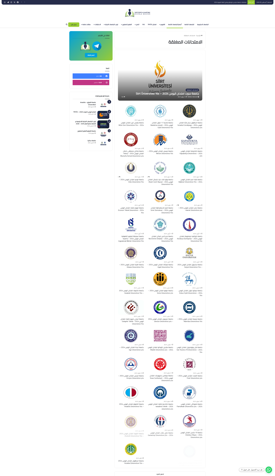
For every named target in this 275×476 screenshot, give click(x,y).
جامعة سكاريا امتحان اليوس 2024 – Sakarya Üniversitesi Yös (160, 462)
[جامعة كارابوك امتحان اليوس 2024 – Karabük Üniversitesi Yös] (131, 279)
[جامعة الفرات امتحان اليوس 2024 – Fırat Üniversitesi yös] (189, 364)
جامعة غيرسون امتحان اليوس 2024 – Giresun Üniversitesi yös (160, 320)
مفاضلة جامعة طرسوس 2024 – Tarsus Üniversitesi (230, 2)
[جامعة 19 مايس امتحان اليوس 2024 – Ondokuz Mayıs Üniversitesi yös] (189, 421)
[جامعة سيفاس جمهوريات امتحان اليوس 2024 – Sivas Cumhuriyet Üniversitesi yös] (160, 364)
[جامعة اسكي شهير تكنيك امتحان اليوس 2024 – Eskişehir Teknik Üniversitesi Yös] (131, 307)
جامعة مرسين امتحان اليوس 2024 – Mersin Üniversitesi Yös (160, 152)
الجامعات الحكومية (203, 24)
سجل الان (74, 24)
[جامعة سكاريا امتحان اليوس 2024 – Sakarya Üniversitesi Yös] (160, 449)
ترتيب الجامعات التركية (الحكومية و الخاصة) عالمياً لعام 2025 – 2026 (85, 122)
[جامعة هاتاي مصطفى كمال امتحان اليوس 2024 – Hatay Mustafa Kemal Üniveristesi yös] (131, 139)
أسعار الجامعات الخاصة (174, 24)
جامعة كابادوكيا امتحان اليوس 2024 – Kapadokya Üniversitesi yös (191, 153)
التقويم (163, 24)
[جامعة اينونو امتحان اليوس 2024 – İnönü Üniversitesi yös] (160, 279)
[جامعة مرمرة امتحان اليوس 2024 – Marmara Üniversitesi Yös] (189, 307)
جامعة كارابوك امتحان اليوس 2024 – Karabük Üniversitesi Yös (131, 291)
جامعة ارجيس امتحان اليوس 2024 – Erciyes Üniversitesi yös (131, 377)
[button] (269, 470)
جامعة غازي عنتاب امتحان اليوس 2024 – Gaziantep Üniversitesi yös (160, 433)
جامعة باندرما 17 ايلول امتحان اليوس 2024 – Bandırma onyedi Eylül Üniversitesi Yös (161, 125)
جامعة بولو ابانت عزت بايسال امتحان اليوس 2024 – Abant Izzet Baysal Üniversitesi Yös (160, 182)
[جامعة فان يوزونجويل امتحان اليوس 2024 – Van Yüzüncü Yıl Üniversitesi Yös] (189, 335)
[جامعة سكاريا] (103, 143)
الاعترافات (98, 24)
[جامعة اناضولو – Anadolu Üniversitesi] (103, 105)
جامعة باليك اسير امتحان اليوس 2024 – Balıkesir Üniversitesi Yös (190, 180)
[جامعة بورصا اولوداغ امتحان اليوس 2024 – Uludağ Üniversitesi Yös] (189, 449)
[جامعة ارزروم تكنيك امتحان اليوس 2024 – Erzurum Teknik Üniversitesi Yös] (131, 196)
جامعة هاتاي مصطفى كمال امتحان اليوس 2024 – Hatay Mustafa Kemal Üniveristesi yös (132, 153)
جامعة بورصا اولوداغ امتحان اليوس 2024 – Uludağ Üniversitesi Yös (190, 462)
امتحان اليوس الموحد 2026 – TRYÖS (84, 111)
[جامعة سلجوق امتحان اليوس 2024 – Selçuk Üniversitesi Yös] (189, 253)
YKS (143, 24)
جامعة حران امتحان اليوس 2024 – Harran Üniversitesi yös (190, 209)
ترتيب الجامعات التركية (111, 24)
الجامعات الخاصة (189, 24)
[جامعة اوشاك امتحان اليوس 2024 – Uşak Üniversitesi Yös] (160, 253)
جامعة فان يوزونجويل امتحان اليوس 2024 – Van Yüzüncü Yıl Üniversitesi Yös (189, 350)
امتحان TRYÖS (152, 24)
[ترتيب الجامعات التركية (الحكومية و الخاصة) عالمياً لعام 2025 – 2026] (103, 124)
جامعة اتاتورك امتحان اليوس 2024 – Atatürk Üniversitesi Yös (131, 433)
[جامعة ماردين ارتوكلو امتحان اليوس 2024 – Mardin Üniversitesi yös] (160, 335)
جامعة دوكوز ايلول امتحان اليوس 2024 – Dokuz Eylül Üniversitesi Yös (190, 293)
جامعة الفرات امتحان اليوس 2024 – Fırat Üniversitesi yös (189, 377)
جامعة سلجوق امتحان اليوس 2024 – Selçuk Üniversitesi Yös (189, 266)
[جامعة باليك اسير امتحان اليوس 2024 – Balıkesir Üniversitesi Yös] (189, 168)
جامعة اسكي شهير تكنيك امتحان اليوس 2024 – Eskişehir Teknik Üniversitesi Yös (132, 321)
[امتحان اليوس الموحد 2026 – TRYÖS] (103, 115)
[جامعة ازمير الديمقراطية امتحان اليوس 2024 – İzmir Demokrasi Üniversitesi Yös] (160, 196)
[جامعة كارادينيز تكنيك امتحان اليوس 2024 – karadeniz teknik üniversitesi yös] (160, 392)
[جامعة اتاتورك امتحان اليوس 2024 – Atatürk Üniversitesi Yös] (131, 421)
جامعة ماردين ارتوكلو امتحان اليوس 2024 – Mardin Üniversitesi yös (160, 348)
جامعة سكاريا (92, 140)
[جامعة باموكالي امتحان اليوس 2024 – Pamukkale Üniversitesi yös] (189, 392)
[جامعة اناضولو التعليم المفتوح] (103, 134)
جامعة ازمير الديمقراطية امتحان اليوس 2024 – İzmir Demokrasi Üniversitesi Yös (162, 210)
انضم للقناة (91, 55)
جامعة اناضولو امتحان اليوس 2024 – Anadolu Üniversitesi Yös (131, 405)
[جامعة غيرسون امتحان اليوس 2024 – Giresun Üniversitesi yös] (160, 307)
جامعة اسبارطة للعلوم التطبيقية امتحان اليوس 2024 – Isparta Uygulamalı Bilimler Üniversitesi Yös (131, 239)
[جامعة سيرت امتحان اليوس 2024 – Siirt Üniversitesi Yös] (160, 77)
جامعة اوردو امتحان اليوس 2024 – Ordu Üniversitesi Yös (131, 180)
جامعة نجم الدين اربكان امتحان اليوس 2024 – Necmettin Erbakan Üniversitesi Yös (161, 239)
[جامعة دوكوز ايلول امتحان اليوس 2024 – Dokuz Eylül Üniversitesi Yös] (189, 279)
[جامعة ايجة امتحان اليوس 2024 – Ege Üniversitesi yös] (131, 335)
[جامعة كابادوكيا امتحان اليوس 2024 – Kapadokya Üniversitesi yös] (189, 139)
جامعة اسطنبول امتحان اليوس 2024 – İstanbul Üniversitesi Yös (131, 462)
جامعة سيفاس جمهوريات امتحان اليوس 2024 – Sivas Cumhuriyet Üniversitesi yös (161, 378)
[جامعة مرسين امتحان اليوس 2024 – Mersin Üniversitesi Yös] (160, 139)
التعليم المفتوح (127, 24)
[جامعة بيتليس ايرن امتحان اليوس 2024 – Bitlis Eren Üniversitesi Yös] (131, 111)
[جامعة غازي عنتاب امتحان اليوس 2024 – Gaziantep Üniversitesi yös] (160, 421)
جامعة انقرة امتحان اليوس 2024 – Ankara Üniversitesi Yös (131, 266)
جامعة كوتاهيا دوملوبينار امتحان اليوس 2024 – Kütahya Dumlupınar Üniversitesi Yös (189, 239)
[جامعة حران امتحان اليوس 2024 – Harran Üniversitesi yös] (189, 196)
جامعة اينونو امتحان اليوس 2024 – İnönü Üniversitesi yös (160, 291)
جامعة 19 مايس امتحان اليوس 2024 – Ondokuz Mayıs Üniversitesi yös (191, 435)
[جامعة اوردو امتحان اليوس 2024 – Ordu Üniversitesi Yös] (131, 168)
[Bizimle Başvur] (137, 13)
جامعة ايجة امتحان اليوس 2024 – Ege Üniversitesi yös (132, 348)
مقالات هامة (86, 24)
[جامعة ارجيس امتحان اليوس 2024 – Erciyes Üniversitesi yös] (131, 364)
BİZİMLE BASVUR (192, 97)
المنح (137, 24)
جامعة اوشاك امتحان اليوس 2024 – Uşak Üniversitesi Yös (160, 266)
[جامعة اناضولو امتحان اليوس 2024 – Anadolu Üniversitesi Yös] (131, 392)
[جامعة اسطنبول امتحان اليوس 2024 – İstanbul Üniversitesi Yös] (131, 449)
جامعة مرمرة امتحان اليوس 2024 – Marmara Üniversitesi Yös (189, 320)
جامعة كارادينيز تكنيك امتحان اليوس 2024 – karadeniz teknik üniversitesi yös (160, 406)
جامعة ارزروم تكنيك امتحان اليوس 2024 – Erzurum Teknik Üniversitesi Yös (131, 210)
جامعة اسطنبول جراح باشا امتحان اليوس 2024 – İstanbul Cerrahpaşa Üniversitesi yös (190, 125)
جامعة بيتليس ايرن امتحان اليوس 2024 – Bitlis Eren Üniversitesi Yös (131, 124)
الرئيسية (198, 35)
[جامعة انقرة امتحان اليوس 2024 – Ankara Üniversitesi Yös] (131, 253)
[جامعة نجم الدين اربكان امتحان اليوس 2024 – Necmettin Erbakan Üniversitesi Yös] (160, 224)
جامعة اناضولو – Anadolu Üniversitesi (88, 103)
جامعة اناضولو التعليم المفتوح (86, 131)
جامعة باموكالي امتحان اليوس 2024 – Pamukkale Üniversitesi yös (189, 405)
